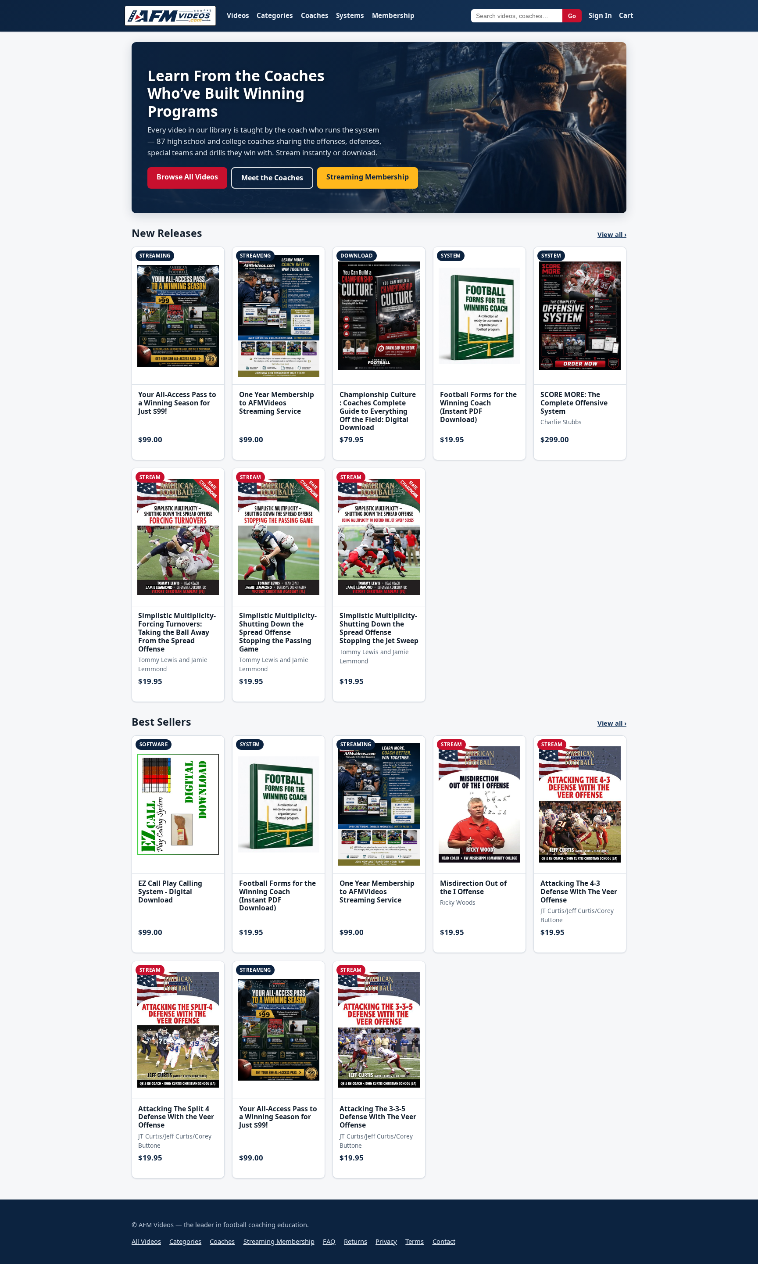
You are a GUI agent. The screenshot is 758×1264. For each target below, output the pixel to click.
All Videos (146, 1241)
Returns (355, 1241)
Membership (393, 15)
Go (572, 16)
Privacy (386, 1241)
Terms (414, 1241)
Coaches (315, 15)
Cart (626, 15)
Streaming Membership (367, 177)
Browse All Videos (187, 177)
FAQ (329, 1241)
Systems (350, 15)
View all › (611, 234)
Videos (238, 15)
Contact (444, 1241)
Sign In (600, 15)
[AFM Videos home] (170, 16)
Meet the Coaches (272, 178)
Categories (275, 15)
